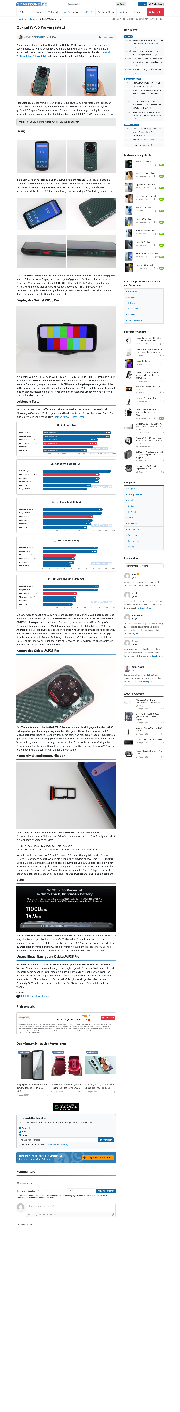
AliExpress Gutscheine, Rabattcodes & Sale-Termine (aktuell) (148, 703)
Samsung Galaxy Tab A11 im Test (147, 70)
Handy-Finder (107, 12)
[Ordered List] (44, 1214)
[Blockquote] (51, 1214)
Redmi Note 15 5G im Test (147, 253)
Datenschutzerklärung (57, 1144)
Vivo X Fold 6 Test (140, 140)
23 (157, 268)
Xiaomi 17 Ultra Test (144, 161)
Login (143, 4)
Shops (125, 12)
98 (157, 165)
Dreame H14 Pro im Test (146, 398)
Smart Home (133, 535)
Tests (24, 1131)
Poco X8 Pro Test (143, 242)
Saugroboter (133, 541)
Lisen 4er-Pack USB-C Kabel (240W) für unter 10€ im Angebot (148, 717)
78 (157, 245)
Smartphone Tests (136, 494)
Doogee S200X (24, 433)
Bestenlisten (73, 12)
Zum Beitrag (147, 586)
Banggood (132, 297)
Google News (158, 19)
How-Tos (132, 512)
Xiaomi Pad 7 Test (143, 361)
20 (153, 140)
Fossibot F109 (24, 447)
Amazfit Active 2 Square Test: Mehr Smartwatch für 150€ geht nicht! (149, 441)
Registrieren (157, 4)
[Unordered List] (47, 1214)
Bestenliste (93, 983)
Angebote (156, 12)
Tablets (131, 518)
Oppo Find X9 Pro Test (145, 184)
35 (157, 199)
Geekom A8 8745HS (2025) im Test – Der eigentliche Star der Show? (149, 427)
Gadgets (54, 12)
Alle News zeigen (142, 145)
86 (157, 211)
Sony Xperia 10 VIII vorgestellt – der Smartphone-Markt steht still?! (31, 1087)
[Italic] (33, 1214)
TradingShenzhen (135, 320)
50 (157, 234)
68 (157, 188)
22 (157, 257)
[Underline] (36, 1214)
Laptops (131, 547)
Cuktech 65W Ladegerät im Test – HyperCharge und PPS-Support (149, 455)
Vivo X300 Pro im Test (145, 173)
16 (157, 418)
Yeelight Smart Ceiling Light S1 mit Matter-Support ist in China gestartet (147, 132)
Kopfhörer (132, 523)
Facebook (129, 19)
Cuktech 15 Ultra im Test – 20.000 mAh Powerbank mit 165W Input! (148, 375)
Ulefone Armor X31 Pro (28, 443)
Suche (122, 4)
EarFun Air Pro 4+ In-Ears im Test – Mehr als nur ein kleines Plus (148, 412)
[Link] (55, 1214)
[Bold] (29, 1214)
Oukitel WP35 (24, 450)
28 (162, 344)
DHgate (131, 303)
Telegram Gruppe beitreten (99, 1157)
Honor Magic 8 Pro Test (146, 196)
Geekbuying (133, 309)
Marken (140, 12)
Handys (38, 12)
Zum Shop (109, 1018)
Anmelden (107, 1140)
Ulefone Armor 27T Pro (27, 440)
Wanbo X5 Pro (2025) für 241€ (149, 739)
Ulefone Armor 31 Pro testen (69, 417)
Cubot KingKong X (26, 436)
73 (157, 176)
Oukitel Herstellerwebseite (34, 996)
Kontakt (117, 19)
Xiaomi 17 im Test (143, 207)
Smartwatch (133, 529)
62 (157, 222)
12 (162, 447)
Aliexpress (132, 291)
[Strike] (40, 1214)
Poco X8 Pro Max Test (145, 230)
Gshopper (132, 315)
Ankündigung (33, 19)
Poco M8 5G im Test (144, 265)
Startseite (22, 19)
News (25, 12)
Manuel (38, 37)
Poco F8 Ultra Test (144, 219)
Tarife (90, 12)
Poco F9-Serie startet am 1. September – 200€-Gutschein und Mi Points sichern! (147, 104)
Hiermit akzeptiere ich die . (45, 1144)
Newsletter (143, 19)
